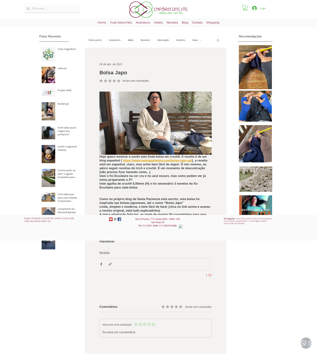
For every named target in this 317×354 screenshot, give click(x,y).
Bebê (130, 40)
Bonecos (145, 40)
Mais (195, 40)
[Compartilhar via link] (110, 264)
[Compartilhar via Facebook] (101, 264)
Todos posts (95, 40)
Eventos (180, 40)
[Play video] (155, 123)
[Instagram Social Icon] (115, 219)
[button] (245, 8)
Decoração (163, 40)
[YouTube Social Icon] (111, 219)
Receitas (104, 252)
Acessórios (115, 40)
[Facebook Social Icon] (119, 219)
